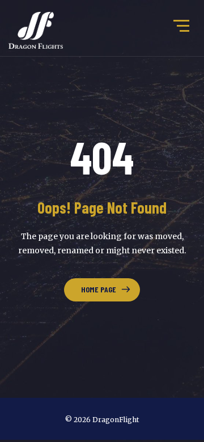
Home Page (98, 289)
